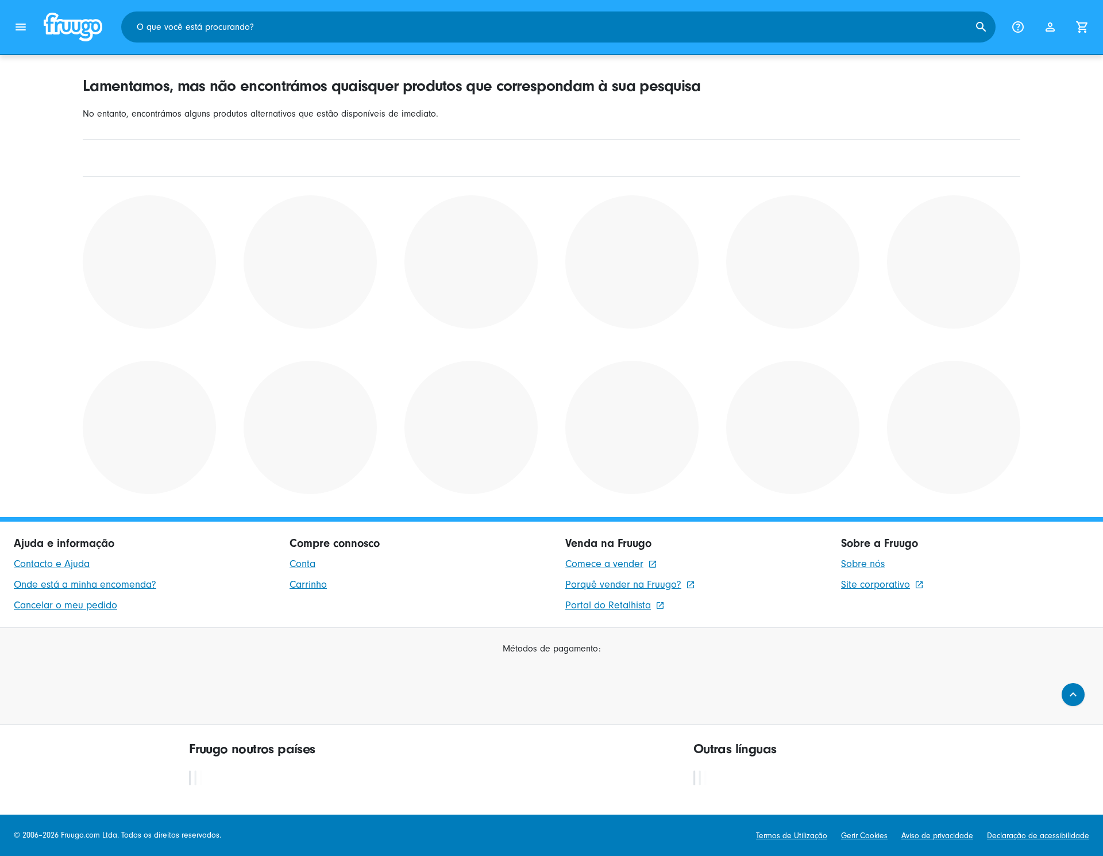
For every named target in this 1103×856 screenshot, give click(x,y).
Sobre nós (863, 564)
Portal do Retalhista (608, 605)
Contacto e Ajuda (52, 564)
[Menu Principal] (20, 27)
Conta (302, 564)
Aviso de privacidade (937, 835)
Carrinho (308, 585)
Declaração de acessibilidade (1038, 835)
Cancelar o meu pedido (65, 605)
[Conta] (1050, 27)
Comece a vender (604, 564)
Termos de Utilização (791, 835)
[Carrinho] (1082, 27)
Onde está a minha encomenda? (85, 585)
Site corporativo (875, 585)
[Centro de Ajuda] (1017, 27)
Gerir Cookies (864, 835)
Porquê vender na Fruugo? (623, 585)
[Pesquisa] (981, 27)
